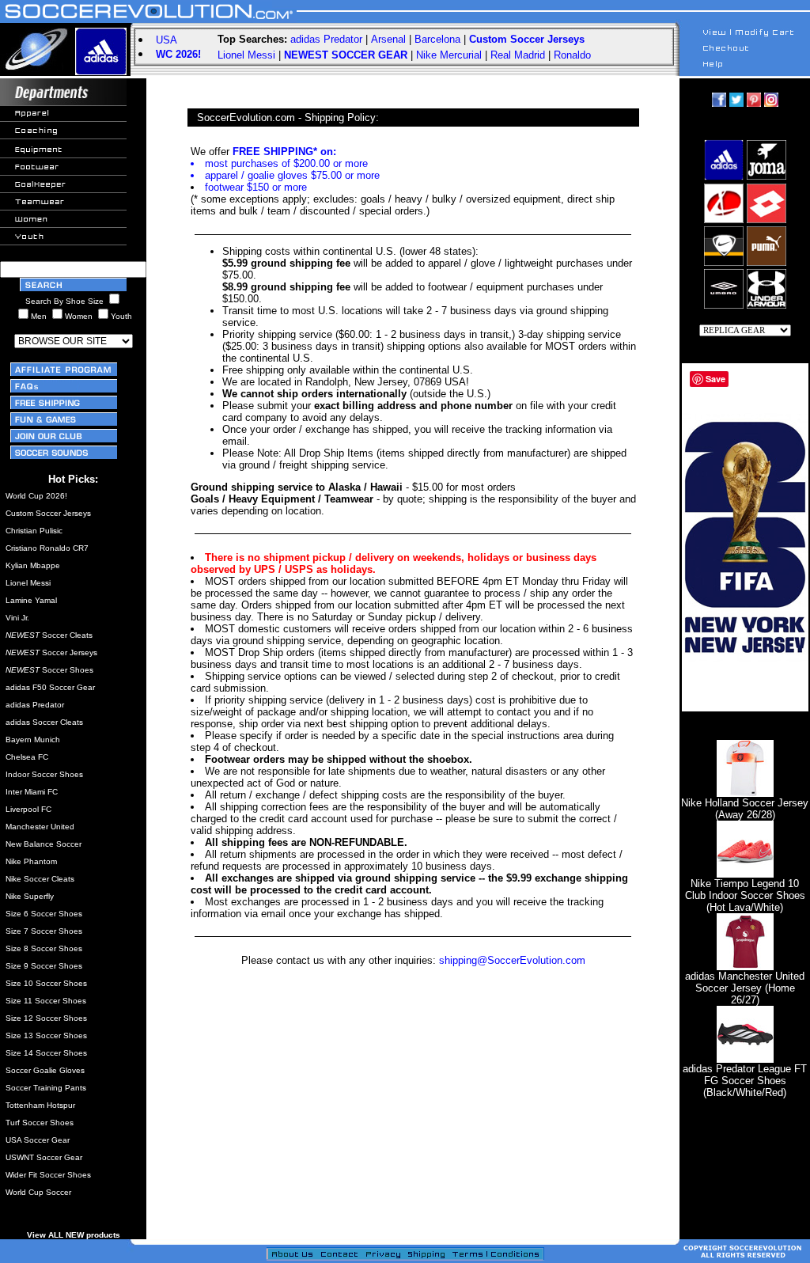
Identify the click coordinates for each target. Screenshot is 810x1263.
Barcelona (437, 39)
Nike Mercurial (449, 55)
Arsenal (388, 39)
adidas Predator (326, 39)
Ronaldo (572, 55)
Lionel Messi (246, 55)
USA (166, 40)
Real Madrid (517, 55)
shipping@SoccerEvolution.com (512, 960)
